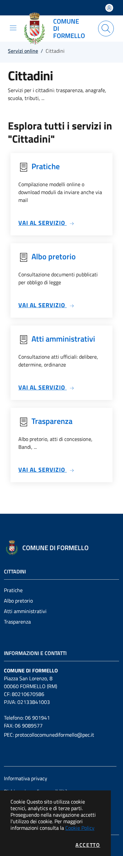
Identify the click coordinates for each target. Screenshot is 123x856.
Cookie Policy (79, 828)
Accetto (87, 844)
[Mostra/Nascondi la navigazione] (13, 28)
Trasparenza (17, 622)
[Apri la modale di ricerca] (106, 28)
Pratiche (13, 590)
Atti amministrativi (25, 611)
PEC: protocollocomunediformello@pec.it (49, 735)
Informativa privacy (25, 778)
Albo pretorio (18, 601)
